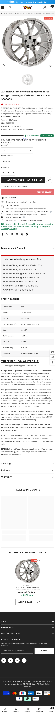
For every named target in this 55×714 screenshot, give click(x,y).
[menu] (2, 7)
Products (11, 13)
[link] (49, 180)
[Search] (10, 7)
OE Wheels (13, 120)
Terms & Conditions (21, 186)
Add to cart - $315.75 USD (25, 180)
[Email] (22, 234)
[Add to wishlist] (38, 602)
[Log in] (44, 7)
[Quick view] (38, 560)
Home (3, 13)
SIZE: (4, 145)
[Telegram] (17, 234)
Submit (44, 651)
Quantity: (5, 167)
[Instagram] (10, 660)
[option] (27, 42)
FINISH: (7, 156)
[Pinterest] (12, 234)
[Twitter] (7, 234)
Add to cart (25, 602)
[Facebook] (2, 234)
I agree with (9, 186)
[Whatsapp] (27, 234)
